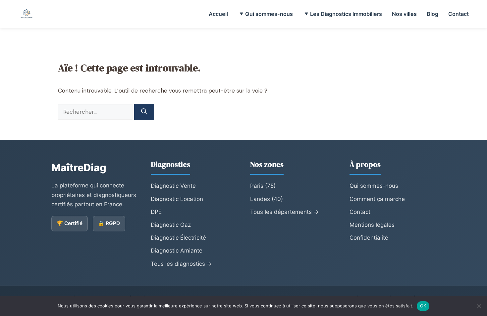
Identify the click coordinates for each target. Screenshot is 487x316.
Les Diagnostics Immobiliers (346, 14)
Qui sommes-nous (269, 14)
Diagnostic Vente (173, 185)
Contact (458, 14)
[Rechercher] (144, 112)
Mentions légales (372, 224)
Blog (432, 14)
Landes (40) (266, 199)
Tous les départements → (284, 212)
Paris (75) (263, 185)
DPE (156, 212)
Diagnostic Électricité (178, 237)
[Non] (478, 306)
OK (423, 305)
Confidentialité (369, 237)
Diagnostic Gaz (171, 224)
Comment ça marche (377, 199)
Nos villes (404, 14)
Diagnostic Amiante (176, 250)
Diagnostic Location (177, 199)
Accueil (218, 14)
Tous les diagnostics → (181, 263)
